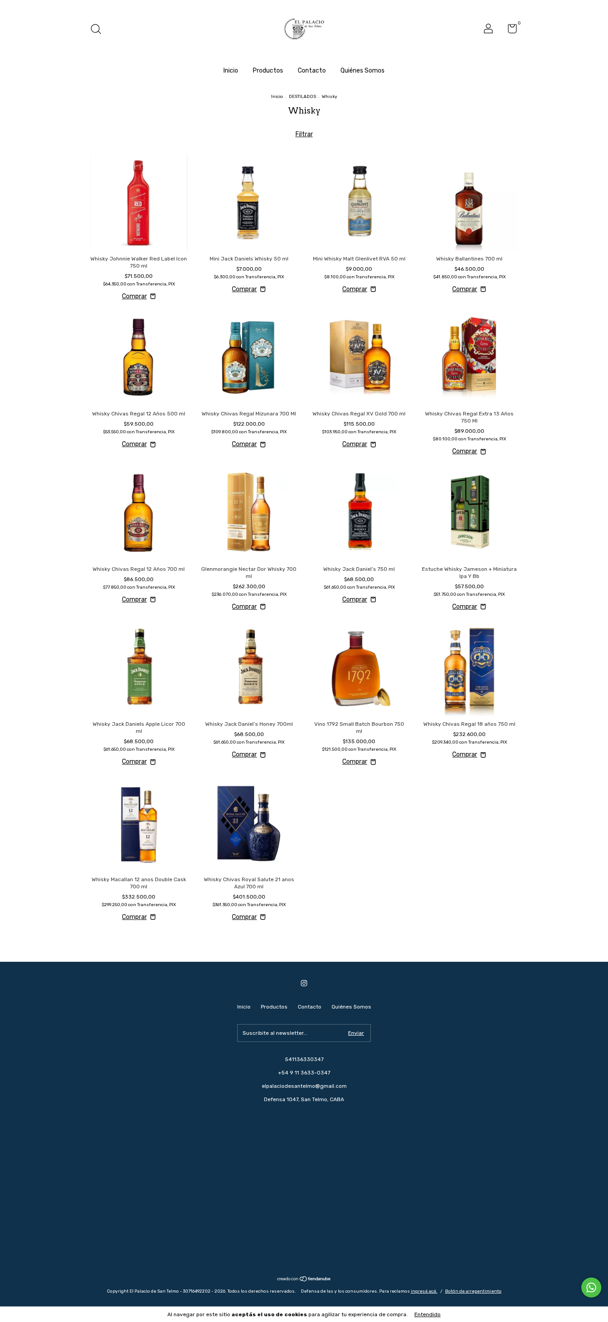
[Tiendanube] (304, 1279)
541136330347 (304, 1059)
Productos (268, 70)
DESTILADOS (302, 96)
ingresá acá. (424, 1291)
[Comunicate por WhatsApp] (591, 1287)
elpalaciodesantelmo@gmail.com (304, 1086)
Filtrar (304, 134)
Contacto (312, 70)
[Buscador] (99, 30)
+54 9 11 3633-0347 (304, 1073)
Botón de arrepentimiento (473, 1291)
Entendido (427, 1314)
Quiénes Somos (362, 70)
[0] (509, 30)
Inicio (230, 70)
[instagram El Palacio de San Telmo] (304, 983)
